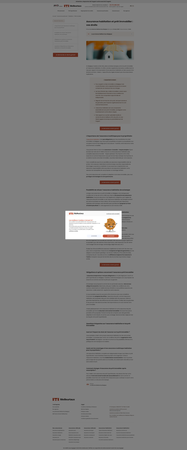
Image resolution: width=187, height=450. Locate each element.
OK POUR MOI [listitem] (110, 236)
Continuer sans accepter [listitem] (112, 215)
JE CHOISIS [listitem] (94, 236)
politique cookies (73, 231)
